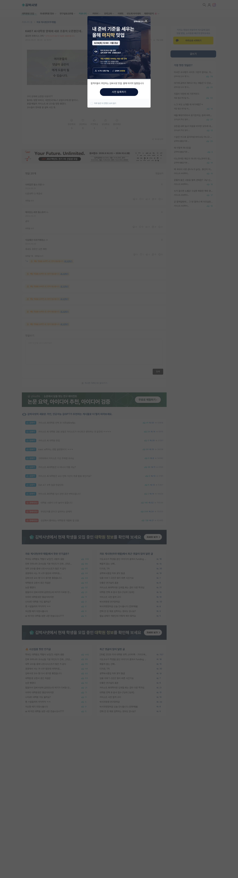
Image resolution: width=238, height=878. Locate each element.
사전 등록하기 (119, 92)
